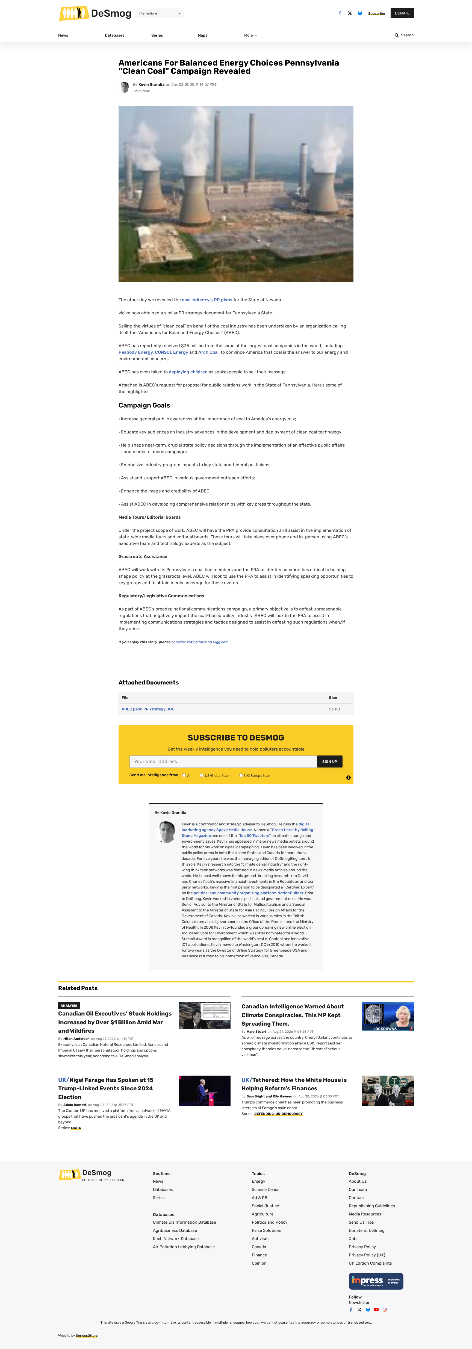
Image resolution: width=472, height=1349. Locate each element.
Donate (402, 13)
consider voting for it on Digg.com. (201, 642)
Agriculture (262, 1214)
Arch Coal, (209, 352)
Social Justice (265, 1205)
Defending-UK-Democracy (278, 1114)
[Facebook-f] (340, 13)
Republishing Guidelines (372, 1205)
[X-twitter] (350, 13)
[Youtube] (376, 1309)
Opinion (259, 1263)
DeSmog (111, 13)
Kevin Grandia (151, 84)
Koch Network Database (176, 1238)
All (189, 775)
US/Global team (218, 775)
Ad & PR (259, 1197)
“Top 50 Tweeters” (254, 835)
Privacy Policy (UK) (367, 1255)
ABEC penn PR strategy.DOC (148, 709)
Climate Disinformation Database (184, 1222)
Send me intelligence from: (154, 775)
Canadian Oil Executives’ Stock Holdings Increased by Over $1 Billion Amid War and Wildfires (115, 1022)
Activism (260, 1238)
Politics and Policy (269, 1222)
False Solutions (266, 1230)
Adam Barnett (75, 1105)
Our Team (358, 1189)
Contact (356, 1197)
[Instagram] (385, 1309)
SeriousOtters (87, 1336)
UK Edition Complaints (370, 1263)
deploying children (188, 371)
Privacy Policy (362, 1246)
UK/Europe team (258, 775)
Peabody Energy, (136, 352)
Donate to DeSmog (367, 1230)
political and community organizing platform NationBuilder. (249, 893)
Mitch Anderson (76, 1039)
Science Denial (265, 1189)
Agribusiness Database (175, 1230)
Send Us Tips (361, 1222)
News (158, 1181)
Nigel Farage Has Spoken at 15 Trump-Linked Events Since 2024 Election (106, 1088)
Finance (259, 1255)
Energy (171, 352)
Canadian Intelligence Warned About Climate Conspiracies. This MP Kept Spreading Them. (292, 1015)
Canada (259, 1246)
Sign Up (329, 762)
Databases (163, 1189)
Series (159, 1197)
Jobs (354, 1238)
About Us (358, 1181)
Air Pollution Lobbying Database (184, 1246)
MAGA (76, 1128)
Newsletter (359, 1302)
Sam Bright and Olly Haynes (269, 1096)
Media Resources (365, 1214)
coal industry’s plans (207, 299)
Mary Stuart (256, 1032)
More (248, 35)
